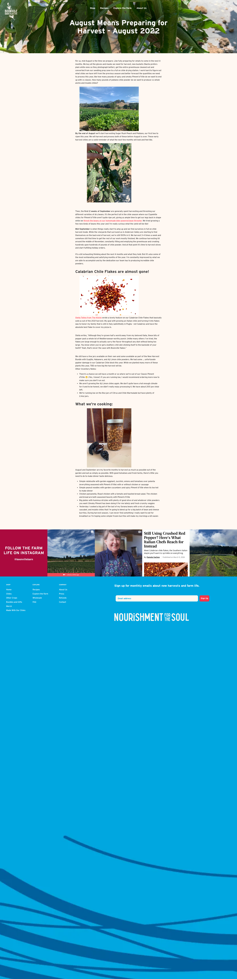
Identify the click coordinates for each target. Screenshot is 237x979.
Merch (9, 606)
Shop (92, 8)
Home (8, 589)
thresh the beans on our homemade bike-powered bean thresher (113, 221)
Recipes (104, 8)
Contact (62, 602)
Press (61, 594)
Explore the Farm (122, 8)
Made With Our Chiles (15, 610)
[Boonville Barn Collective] (11, 11)
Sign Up (204, 598)
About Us (142, 8)
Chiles (9, 594)
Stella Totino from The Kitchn (88, 318)
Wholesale (37, 598)
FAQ (34, 602)
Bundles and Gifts (14, 602)
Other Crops (11, 598)
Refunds (63, 598)
